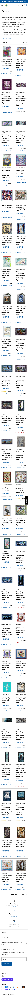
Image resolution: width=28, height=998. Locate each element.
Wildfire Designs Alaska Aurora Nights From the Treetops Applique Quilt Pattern (20, 595)
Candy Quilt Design (6, 59)
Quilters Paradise (6, 339)
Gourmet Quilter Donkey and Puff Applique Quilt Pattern (5, 274)
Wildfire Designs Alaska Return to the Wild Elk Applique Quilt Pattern (6, 419)
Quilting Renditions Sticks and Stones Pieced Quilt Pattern (6, 489)
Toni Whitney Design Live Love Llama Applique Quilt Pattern (21, 241)
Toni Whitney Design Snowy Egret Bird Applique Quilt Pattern (21, 699)
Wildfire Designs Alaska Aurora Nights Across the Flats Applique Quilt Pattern (6, 632)
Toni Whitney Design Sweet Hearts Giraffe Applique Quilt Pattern (21, 845)
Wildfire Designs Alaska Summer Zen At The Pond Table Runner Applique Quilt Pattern (21, 138)
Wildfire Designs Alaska (6, 93)
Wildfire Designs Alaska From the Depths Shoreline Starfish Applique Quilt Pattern (6, 735)
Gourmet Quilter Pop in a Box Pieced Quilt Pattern (6, 207)
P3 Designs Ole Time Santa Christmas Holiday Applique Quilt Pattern (20, 630)
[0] (25, 5)
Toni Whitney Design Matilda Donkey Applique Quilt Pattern (21, 878)
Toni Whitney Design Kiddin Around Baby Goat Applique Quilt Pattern (6, 241)
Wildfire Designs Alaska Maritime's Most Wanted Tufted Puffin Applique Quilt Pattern (21, 811)
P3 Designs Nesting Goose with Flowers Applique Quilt (21, 665)
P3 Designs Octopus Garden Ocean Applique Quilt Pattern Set (6, 878)
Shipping (13, 906)
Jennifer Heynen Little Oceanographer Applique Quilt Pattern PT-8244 (5, 173)
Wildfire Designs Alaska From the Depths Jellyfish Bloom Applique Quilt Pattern (5, 772)
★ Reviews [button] (26, 500)
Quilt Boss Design (20, 167)
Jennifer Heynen (6, 167)
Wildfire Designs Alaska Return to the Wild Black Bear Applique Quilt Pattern (21, 420)
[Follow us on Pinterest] (2, 976)
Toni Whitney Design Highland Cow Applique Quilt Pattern (21, 64)
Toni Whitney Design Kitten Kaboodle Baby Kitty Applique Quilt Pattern (21, 208)
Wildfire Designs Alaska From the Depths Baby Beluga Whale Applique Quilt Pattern (6, 811)
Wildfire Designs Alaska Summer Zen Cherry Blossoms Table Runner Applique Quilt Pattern (21, 101)
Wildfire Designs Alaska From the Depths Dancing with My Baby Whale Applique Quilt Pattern (21, 773)
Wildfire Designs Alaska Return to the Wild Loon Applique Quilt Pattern (6, 382)
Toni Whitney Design (21, 59)
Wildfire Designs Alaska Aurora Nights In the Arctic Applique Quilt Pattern (6, 595)
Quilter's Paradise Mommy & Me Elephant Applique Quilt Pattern (6, 344)
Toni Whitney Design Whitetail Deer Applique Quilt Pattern (6, 311)
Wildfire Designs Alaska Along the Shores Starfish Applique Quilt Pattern (20, 277)
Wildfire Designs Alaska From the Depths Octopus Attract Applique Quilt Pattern (20, 735)
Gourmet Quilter (6, 203)
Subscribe (6, 963)
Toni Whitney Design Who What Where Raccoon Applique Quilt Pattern (6, 845)
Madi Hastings (5, 694)
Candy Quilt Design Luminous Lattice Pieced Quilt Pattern (6, 63)
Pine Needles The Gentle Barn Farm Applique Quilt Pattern (20, 523)
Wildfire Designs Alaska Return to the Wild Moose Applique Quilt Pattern (21, 347)
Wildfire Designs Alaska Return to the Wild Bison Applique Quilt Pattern (6, 456)
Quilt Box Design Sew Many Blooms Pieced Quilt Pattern (21, 172)
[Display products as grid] (23, 42)
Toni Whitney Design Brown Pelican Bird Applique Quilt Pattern (6, 523)
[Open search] (19, 5)
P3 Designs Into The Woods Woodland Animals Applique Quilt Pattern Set (21, 489)
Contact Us (14, 916)
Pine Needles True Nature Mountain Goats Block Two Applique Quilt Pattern (20, 455)
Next (23, 894)
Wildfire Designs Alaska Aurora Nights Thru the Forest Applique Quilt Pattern (20, 558)
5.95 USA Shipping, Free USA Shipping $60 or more (14, 1)
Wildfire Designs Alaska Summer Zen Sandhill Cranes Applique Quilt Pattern (6, 100)
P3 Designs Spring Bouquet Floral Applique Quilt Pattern (6, 666)
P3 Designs (18, 484)
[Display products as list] (26, 42)
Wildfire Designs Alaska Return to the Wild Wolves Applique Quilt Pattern (21, 383)
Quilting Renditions (6, 484)
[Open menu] (2, 5)
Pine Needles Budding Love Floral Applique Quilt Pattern (6, 556)
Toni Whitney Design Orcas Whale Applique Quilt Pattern (21, 311)
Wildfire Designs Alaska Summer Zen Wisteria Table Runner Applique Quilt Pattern (6, 138)
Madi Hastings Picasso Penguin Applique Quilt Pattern (5, 699)
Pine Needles (19, 449)
